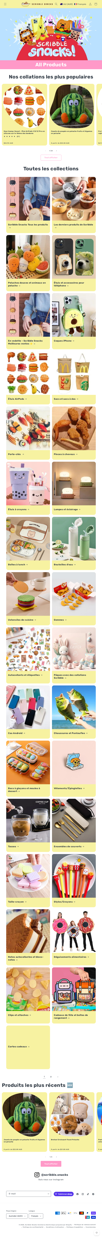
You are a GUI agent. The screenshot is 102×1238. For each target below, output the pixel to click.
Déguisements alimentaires (70, 957)
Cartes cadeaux (17, 1046)
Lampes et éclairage (66, 509)
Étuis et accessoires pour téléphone (69, 284)
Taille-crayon (16, 901)
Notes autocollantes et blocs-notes (25, 958)
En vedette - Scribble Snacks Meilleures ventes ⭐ (25, 342)
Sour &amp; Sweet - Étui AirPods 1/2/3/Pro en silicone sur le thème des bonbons (24, 132)
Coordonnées (91, 1227)
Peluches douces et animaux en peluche (27, 284)
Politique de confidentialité (33, 1227)
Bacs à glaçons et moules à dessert (24, 790)
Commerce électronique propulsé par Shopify (55, 1225)
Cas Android (15, 733)
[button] (5, 4)
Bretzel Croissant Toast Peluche (65, 1140)
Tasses (12, 846)
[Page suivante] (57, 1077)
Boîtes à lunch (16, 564)
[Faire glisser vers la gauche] (45, 150)
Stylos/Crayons (63, 901)
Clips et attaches (18, 1015)
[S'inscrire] (48, 1194)
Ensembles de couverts (68, 846)
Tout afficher (51, 157)
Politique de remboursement (85, 1224)
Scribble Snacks (31, 1225)
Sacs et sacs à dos (65, 399)
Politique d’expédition (75, 1227)
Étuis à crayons (17, 509)
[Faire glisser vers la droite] (56, 150)
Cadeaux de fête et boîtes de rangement (71, 1016)
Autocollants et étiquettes (24, 675)
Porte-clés (14, 454)
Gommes (59, 620)
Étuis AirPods (16, 399)
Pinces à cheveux (64, 454)
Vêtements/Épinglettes (68, 788)
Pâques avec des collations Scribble (70, 676)
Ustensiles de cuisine (20, 620)
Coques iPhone (63, 340)
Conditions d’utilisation (55, 1227)
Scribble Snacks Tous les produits (28, 224)
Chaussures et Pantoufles (69, 733)
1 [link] (44, 1076)
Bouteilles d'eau (63, 564)
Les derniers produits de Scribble (73, 224)
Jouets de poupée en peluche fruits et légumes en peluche (71, 132)
